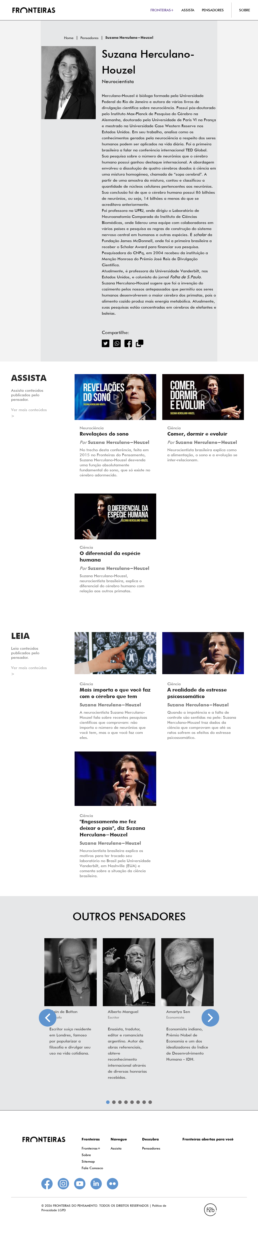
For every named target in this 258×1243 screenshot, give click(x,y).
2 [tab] (114, 1102)
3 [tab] (120, 1102)
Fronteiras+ (91, 1148)
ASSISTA (187, 10)
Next (210, 1018)
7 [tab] (144, 1102)
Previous (47, 1018)
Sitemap (88, 1161)
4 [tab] (126, 1102)
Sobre (86, 1155)
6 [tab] (138, 1102)
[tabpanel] (70, 998)
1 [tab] (108, 1102)
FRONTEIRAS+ (162, 10)
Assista (116, 1148)
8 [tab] (150, 1102)
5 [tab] (132, 1102)
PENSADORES (213, 10)
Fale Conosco (92, 1168)
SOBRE (244, 10)
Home (69, 38)
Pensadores (89, 38)
